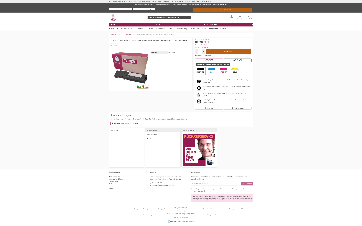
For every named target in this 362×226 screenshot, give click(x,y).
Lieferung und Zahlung (117, 179)
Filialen (192, 29)
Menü (113, 29)
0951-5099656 (157, 183)
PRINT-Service (160, 29)
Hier (165, 215)
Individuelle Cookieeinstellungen (144, 9)
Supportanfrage (152, 134)
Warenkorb (229, 51)
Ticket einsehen (152, 139)
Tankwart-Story (181, 29)
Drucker (140, 29)
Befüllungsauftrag (127, 29)
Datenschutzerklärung (206, 196)
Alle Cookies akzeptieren (222, 10)
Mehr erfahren (222, 4)
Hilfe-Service (201, 29)
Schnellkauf (114, 130)
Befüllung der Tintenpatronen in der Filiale (155, 1)
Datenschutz (113, 181)
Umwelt (223, 29)
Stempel (171, 29)
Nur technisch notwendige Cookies (120, 9)
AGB (110, 184)
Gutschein (149, 29)
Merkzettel (210, 108)
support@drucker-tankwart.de (163, 185)
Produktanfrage (239, 108)
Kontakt (111, 188)
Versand (206, 47)
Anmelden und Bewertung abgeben (126, 123)
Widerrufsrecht (114, 177)
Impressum (113, 186)
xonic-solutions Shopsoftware (186, 221)
